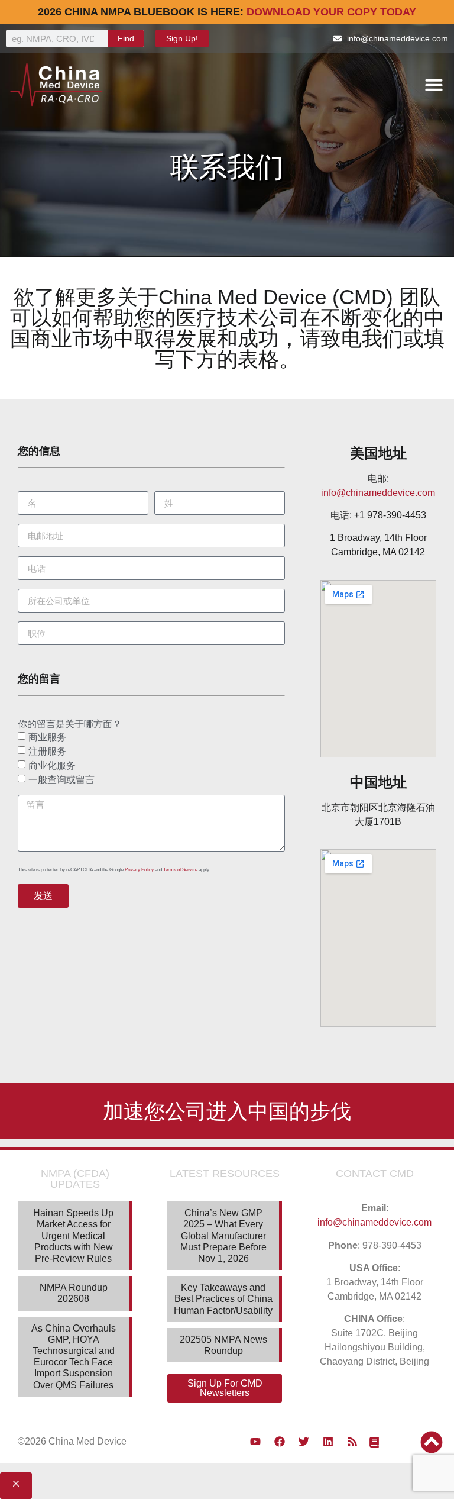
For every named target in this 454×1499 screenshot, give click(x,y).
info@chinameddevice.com (378, 493)
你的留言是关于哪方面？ (70, 724)
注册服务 (47, 751)
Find (126, 38)
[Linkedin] (328, 1441)
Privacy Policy (139, 869)
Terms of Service (180, 869)
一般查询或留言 (61, 780)
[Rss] (352, 1441)
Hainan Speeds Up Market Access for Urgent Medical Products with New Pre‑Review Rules (73, 1235)
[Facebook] (279, 1441)
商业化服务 (52, 765)
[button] (434, 84)
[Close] (16, 1485)
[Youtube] (255, 1441)
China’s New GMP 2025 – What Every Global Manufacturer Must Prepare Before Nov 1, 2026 (223, 1235)
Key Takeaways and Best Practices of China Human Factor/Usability (223, 1298)
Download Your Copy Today (331, 12)
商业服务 (47, 737)
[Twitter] (303, 1441)
